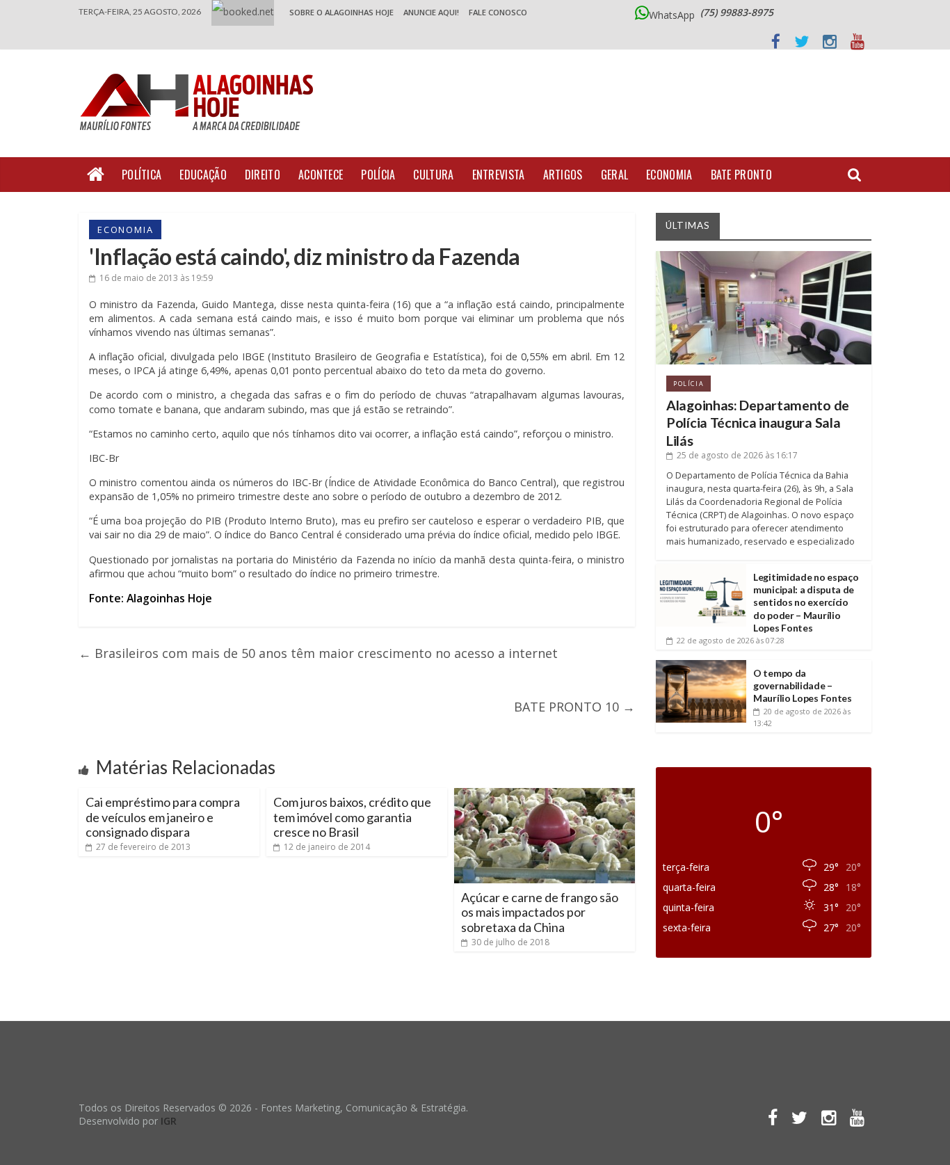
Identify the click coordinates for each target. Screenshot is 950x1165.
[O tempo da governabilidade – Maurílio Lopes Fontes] (701, 665)
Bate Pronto (741, 174)
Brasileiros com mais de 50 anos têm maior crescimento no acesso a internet (318, 653)
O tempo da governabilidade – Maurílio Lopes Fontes (802, 685)
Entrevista (498, 174)
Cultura (433, 174)
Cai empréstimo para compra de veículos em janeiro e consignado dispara (163, 816)
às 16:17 (737, 455)
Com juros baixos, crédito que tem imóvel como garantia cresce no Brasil (352, 816)
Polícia (378, 174)
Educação (202, 174)
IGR (169, 1120)
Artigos (563, 174)
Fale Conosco (498, 12)
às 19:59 (156, 278)
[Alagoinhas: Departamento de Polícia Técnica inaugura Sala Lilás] (763, 256)
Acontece (320, 174)
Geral (615, 174)
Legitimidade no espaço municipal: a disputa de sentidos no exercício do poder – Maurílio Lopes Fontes (805, 602)
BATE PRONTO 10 (574, 706)
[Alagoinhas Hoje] (200, 69)
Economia (669, 174)
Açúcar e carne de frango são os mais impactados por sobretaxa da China (539, 912)
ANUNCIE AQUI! (431, 12)
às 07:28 (730, 640)
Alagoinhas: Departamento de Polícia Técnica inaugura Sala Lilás (757, 423)
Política (141, 174)
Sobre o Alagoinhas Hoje (341, 12)
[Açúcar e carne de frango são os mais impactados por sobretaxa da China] (544, 793)
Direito (262, 174)
